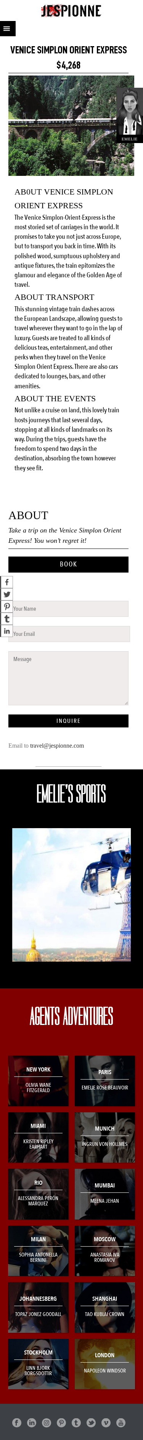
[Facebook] (6, 582)
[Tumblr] (6, 619)
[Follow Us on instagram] (46, 1423)
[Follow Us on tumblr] (76, 1423)
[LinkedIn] (6, 631)
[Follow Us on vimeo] (106, 1423)
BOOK (68, 564)
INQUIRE (68, 721)
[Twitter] (6, 594)
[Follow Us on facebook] (16, 1423)
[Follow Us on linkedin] (31, 1423)
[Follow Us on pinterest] (61, 1423)
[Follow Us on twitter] (91, 1423)
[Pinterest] (6, 606)
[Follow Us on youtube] (120, 1423)
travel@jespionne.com (57, 745)
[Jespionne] (71, 10)
